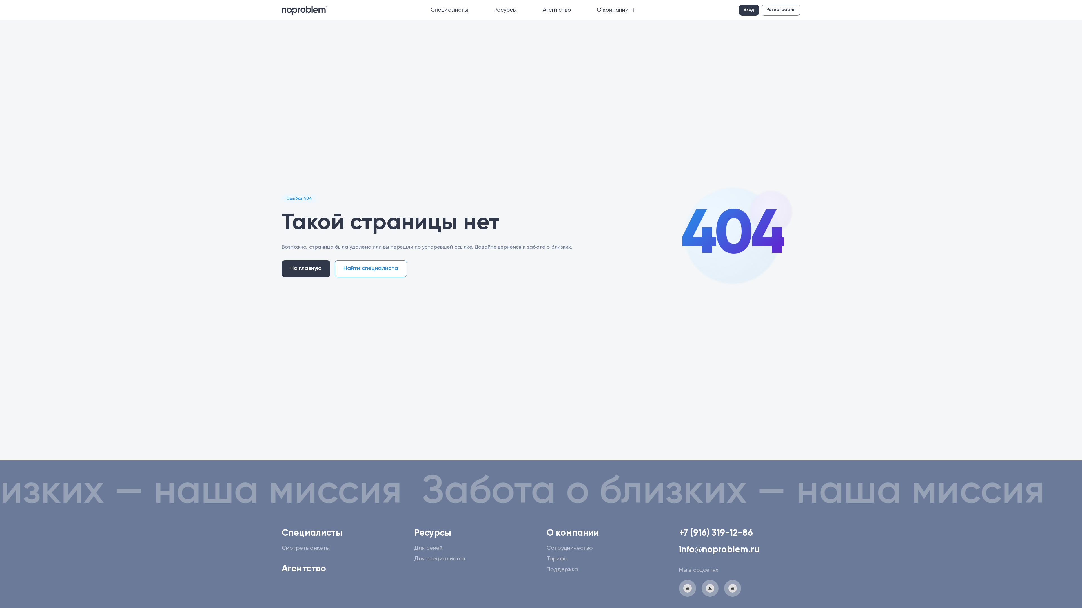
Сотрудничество (570, 548)
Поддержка (562, 570)
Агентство (304, 568)
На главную (306, 268)
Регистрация (780, 10)
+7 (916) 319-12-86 (716, 533)
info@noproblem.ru (719, 549)
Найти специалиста (370, 268)
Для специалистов (439, 559)
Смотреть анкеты (306, 548)
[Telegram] (687, 588)
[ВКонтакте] (710, 588)
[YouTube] (732, 588)
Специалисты (312, 533)
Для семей (428, 548)
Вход (749, 10)
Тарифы (557, 559)
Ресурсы (432, 533)
